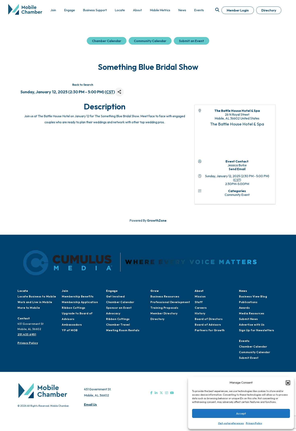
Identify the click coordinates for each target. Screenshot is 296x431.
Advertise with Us (252, 324)
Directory (268, 10)
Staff (199, 302)
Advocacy (113, 313)
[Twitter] (161, 393)
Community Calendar (150, 41)
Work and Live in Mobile (35, 302)
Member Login (238, 10)
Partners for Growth (210, 330)
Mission (200, 296)
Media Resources (251, 313)
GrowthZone (157, 220)
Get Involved (115, 296)
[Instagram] (166, 393)
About (199, 291)
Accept (241, 413)
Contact (24, 318)
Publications (248, 302)
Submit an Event (191, 41)
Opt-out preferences (231, 423)
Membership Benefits (78, 296)
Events (244, 341)
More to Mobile (29, 308)
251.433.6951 (27, 334)
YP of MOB (70, 330)
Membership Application (80, 302)
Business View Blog (253, 296)
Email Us (90, 404)
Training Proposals (164, 308)
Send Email (237, 169)
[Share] (119, 92)
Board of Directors (209, 319)
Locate (23, 291)
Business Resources (164, 296)
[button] (288, 383)
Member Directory (163, 313)
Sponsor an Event (118, 308)
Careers (201, 308)
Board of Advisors (208, 324)
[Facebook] (151, 393)
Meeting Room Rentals (122, 330)
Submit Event (248, 358)
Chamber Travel (118, 324)
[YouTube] (172, 393)
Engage (112, 291)
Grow (154, 291)
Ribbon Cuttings (73, 308)
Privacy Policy (254, 423)
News (243, 291)
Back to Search (82, 84)
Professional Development (170, 302)
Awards (244, 308)
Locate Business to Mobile (37, 296)
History (200, 313)
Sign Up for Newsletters (256, 330)
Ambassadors (72, 324)
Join (65, 291)
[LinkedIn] (156, 393)
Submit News (248, 319)
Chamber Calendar (106, 41)
